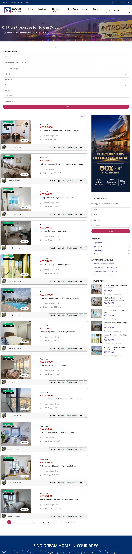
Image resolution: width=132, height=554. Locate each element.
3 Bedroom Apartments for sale (105, 275)
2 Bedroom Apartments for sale (105, 271)
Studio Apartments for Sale (104, 264)
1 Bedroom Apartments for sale (105, 267)
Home (30, 9)
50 (63, 522)
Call (53, 147)
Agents (85, 9)
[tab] (82, 116)
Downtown (73, 9)
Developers (43, 9)
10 (53, 522)
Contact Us (96, 10)
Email (62, 147)
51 (68, 522)
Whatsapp (73, 147)
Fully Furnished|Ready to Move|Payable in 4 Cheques (114, 299)
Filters (56, 47)
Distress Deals (55, 10)
